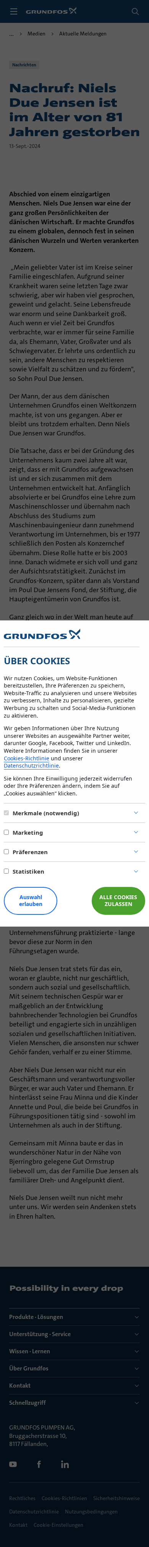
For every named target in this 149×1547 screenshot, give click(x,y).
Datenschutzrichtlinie (31, 765)
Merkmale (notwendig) (46, 813)
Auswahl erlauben (30, 900)
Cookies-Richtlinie (26, 758)
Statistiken (28, 871)
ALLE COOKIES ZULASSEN (118, 900)
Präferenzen (30, 852)
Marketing (28, 832)
